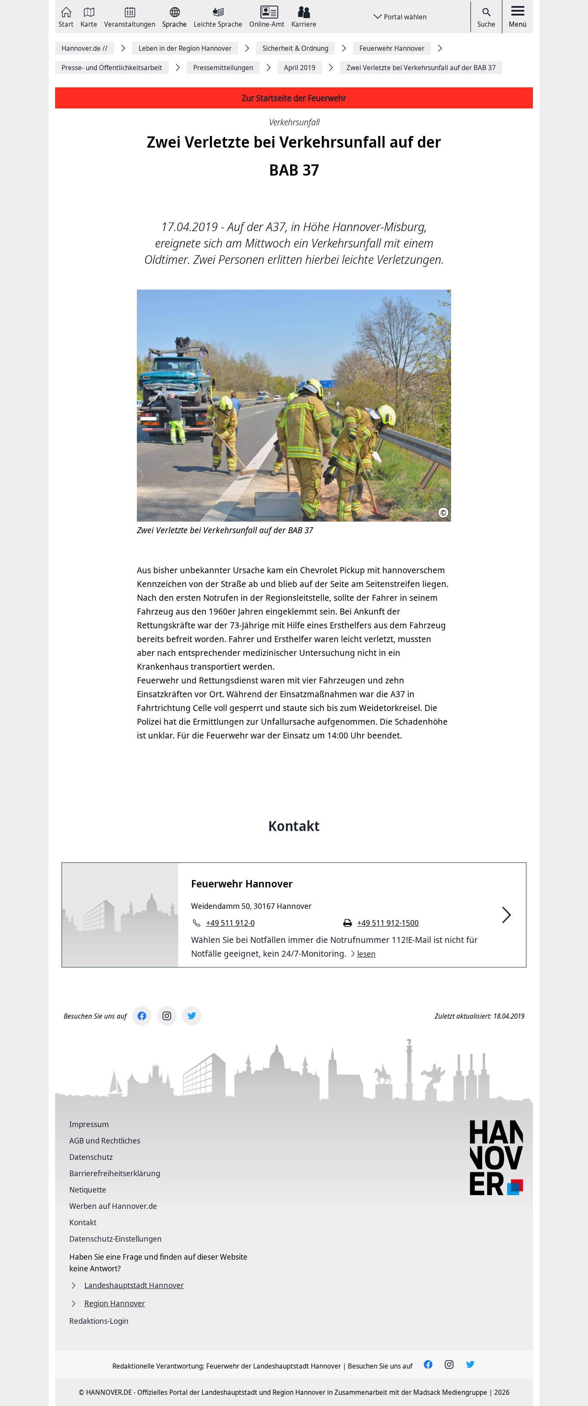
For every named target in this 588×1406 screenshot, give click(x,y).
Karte (88, 23)
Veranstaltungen (129, 23)
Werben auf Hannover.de (113, 1206)
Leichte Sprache (218, 23)
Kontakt (82, 1222)
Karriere (303, 23)
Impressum (89, 1124)
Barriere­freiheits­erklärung (114, 1173)
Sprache (174, 23)
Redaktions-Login (99, 1321)
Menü (517, 24)
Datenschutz (91, 1157)
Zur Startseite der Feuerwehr (294, 98)
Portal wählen (405, 17)
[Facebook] (142, 1016)
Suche (486, 24)
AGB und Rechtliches (104, 1140)
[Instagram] (166, 1016)
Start (66, 23)
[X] (191, 1016)
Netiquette (87, 1189)
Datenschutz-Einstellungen (115, 1238)
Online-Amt (267, 23)
